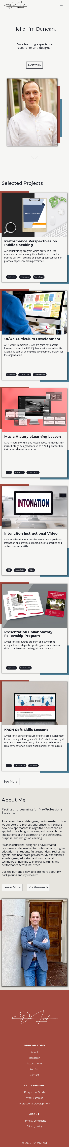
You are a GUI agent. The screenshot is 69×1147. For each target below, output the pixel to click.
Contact (34, 1075)
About (34, 1052)
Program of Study (34, 1092)
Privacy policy (35, 1126)
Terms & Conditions (34, 1120)
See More (11, 781)
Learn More (12, 887)
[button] (61, 5)
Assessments (34, 1063)
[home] (16, 5)
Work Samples (34, 1098)
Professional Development (34, 1103)
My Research (38, 887)
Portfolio (34, 65)
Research (34, 1058)
